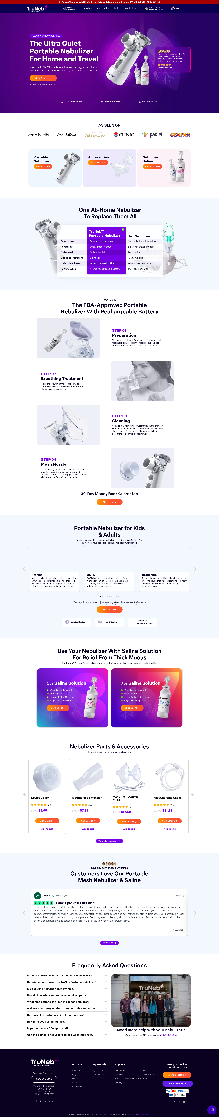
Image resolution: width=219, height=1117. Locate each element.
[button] (24, 569)
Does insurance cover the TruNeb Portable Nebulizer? (61, 982)
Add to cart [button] (47, 829)
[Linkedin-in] (174, 1101)
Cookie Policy (97, 1114)
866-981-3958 (170, 1035)
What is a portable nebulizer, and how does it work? (60, 976)
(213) (172, 805)
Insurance (119, 1075)
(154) (90, 807)
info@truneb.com (44, 1101)
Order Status (98, 1075)
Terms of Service (86, 1114)
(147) (131, 805)
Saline (117, 8)
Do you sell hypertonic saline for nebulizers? (55, 1015)
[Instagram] (179, 1101)
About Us (76, 1071)
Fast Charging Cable (126, 798)
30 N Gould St (44, 1089)
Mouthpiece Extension (46, 798)
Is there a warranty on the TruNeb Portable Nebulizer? (62, 1008)
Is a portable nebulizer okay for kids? (51, 989)
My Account (98, 1071)
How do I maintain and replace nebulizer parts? (57, 995)
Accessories (103, 8)
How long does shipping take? (46, 1022)
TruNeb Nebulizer (144, 1114)
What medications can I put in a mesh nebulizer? (58, 1002)
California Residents (110, 1114)
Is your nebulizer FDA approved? (47, 1028)
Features (76, 1079)
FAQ (144, 1071)
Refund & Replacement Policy (128, 1079)
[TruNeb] (44, 1061)
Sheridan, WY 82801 (44, 1094)
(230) (49, 805)
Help (145, 1079)
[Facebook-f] (168, 1101)
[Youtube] (184, 1101)
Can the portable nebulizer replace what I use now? (60, 1035)
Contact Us (130, 8)
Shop (74, 1083)
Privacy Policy (74, 1114)
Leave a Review (149, 1075)
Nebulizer (87, 8)
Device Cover (162, 798)
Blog (74, 1075)
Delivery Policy (121, 1083)
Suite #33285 (44, 1092)
